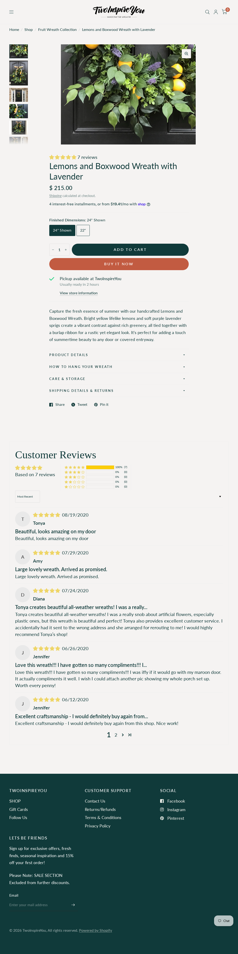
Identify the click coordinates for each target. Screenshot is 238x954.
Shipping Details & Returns (81, 391)
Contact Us (95, 800)
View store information (79, 293)
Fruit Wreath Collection (57, 29)
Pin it (104, 405)
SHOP (15, 800)
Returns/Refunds (100, 809)
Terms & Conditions (103, 817)
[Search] (207, 12)
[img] (47, 515)
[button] (63, 157)
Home (14, 29)
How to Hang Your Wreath (81, 367)
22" (83, 230)
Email (14, 895)
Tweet (82, 405)
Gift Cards (18, 809)
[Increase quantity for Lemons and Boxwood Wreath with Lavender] (65, 250)
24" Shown (62, 230)
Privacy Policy (97, 825)
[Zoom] (186, 53)
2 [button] (116, 735)
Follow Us (18, 817)
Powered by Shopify (95, 930)
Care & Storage (67, 379)
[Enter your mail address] (73, 905)
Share (60, 405)
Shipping (55, 196)
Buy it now (119, 264)
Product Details (68, 355)
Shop (28, 29)
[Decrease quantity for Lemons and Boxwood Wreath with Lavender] (53, 250)
